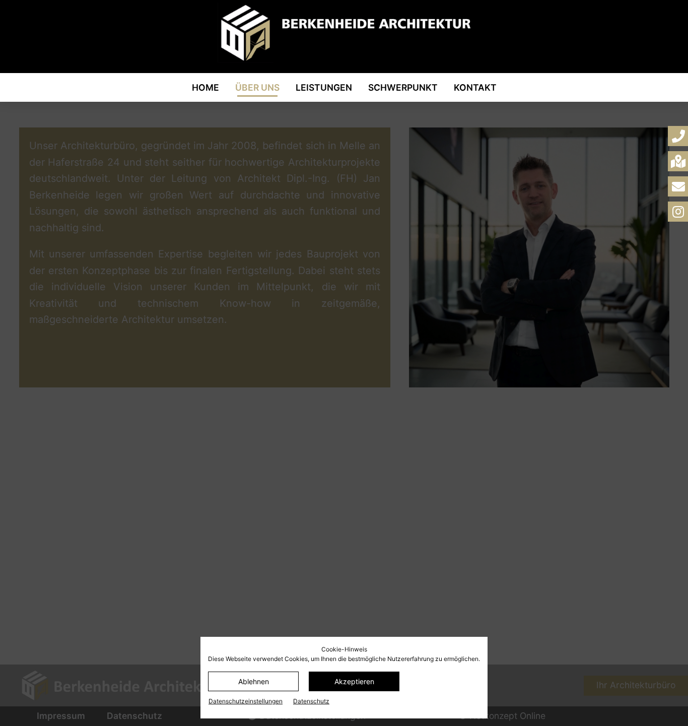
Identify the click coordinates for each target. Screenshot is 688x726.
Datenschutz (311, 701)
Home (205, 87)
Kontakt (475, 87)
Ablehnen (253, 681)
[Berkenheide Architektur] (344, 33)
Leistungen (324, 87)
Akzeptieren (354, 681)
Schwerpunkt (403, 87)
